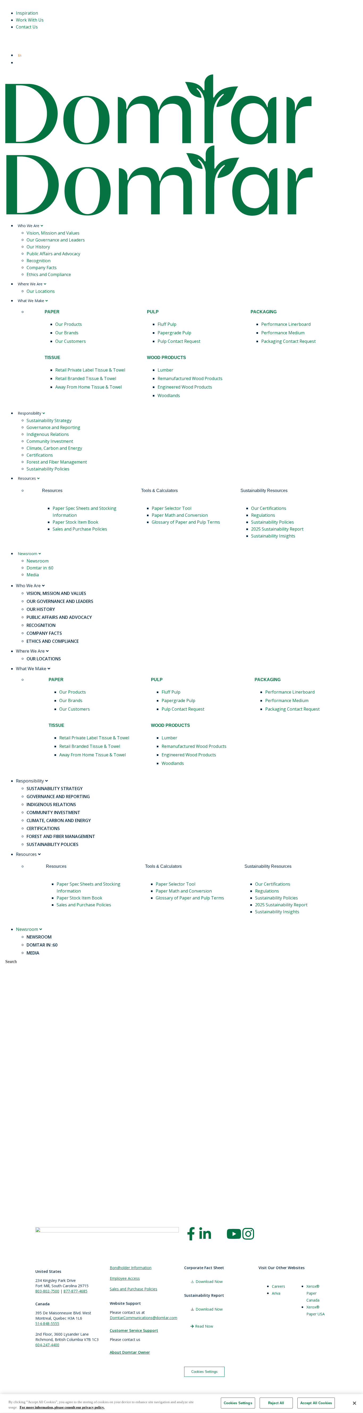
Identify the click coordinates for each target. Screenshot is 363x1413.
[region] (181, 1403)
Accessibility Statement (108, 1381)
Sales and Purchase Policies (133, 1288)
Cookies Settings (204, 1372)
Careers (278, 1286)
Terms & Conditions (48, 1381)
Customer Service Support (134, 1330)
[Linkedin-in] (205, 1233)
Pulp (153, 312)
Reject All (276, 1403)
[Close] (354, 1403)
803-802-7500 (47, 1291)
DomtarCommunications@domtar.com (143, 1317)
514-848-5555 (47, 1323)
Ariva (276, 1293)
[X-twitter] (219, 1233)
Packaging (264, 312)
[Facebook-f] (190, 1233)
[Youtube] (233, 1233)
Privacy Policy (77, 1381)
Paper (52, 312)
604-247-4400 (47, 1344)
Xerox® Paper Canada (312, 1293)
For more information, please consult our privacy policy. (62, 1407)
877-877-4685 (75, 1291)
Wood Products (166, 357)
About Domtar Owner (130, 1352)
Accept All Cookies (316, 1403)
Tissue (52, 357)
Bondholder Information (130, 1267)
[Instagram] (248, 1233)
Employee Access (125, 1278)
